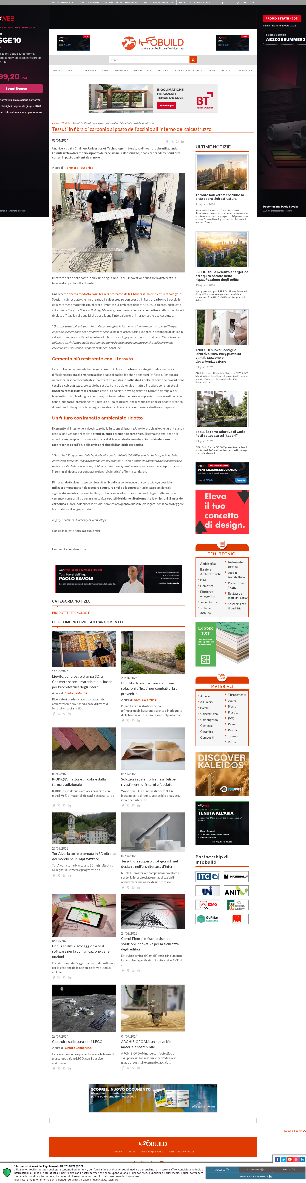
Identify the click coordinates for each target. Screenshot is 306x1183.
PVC (231, 718)
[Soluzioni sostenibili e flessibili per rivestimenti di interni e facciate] (153, 748)
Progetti (163, 70)
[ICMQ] (208, 904)
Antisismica (208, 563)
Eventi (211, 70)
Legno (232, 700)
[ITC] (208, 876)
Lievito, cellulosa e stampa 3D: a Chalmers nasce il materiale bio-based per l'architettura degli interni (82, 681)
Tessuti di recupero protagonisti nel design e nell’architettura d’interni (149, 863)
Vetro (232, 742)
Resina (232, 730)
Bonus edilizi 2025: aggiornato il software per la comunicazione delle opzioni (81, 951)
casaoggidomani (89, 2)
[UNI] (208, 890)
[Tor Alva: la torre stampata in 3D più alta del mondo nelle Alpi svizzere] (84, 828)
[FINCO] (236, 904)
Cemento (206, 725)
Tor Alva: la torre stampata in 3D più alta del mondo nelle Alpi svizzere (84, 856)
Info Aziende (121, 70)
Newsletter (246, 70)
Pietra (232, 706)
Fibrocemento (237, 695)
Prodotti (72, 70)
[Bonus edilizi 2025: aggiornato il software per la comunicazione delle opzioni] (84, 915)
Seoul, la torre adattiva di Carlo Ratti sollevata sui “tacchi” (220, 434)
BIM (203, 580)
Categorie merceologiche (188, 70)
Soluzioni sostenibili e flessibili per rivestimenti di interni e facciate (149, 781)
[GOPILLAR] (208, 919)
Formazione (227, 70)
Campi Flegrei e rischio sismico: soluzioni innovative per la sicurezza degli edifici (150, 943)
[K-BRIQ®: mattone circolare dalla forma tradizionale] (84, 748)
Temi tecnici (89, 70)
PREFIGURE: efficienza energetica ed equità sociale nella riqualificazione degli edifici (222, 275)
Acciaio (205, 696)
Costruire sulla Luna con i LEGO (77, 1041)
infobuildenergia (62, 2)
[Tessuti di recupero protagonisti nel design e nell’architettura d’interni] (153, 832)
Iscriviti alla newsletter (194, 2)
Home (55, 123)
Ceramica (206, 731)
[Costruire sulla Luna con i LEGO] (84, 1008)
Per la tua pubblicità (152, 1151)
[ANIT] (236, 890)
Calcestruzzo (209, 714)
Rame (232, 724)
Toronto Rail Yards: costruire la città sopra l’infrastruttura (220, 197)
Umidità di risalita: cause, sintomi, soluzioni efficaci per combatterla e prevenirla (149, 688)
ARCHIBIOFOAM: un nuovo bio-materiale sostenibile (147, 1044)
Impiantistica (208, 602)
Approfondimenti (143, 70)
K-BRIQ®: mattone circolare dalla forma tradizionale (79, 781)
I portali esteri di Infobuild (121, 2)
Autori (131, 1151)
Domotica (206, 586)
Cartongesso (209, 720)
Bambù (204, 708)
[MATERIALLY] (236, 876)
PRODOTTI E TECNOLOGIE (71, 613)
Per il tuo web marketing (158, 2)
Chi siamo (117, 1151)
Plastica (233, 712)
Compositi (207, 737)
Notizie (105, 70)
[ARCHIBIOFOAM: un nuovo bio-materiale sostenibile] (153, 1008)
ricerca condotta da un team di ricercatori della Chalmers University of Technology (123, 294)
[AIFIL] (236, 919)
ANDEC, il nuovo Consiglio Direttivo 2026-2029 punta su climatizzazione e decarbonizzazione (218, 355)
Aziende (57, 70)
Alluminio (206, 702)
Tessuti (233, 736)
